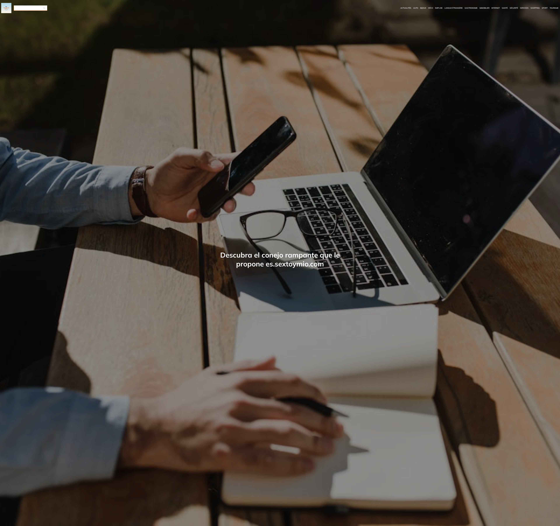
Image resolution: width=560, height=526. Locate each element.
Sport (545, 8)
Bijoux (423, 8)
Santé (505, 8)
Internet (495, 8)
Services (524, 8)
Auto (415, 8)
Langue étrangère (453, 8)
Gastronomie (471, 8)
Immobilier (484, 8)
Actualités (405, 8)
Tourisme (554, 8)
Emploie (438, 8)
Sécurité (514, 8)
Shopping (535, 8)
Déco (430, 8)
